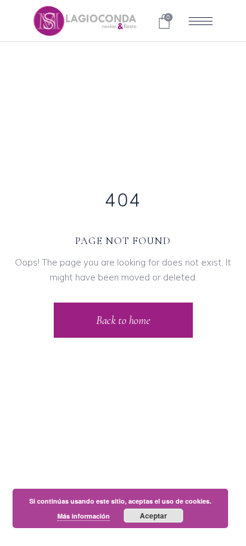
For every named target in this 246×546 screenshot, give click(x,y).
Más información (83, 515)
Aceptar (153, 515)
